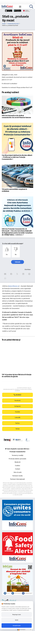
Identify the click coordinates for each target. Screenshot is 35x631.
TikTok (17, 429)
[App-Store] (8, 10)
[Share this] (11, 274)
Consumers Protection (10, 387)
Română (22, 629)
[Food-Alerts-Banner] (17, 547)
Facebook (17, 400)
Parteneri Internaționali (17, 479)
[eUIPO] (17, 440)
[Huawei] (26, 10)
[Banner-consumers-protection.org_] (17, 515)
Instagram (17, 406)
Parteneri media (17, 476)
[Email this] (5, 274)
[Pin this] (29, 274)
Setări (16, 620)
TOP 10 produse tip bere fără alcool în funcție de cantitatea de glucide (16, 375)
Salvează (17, 262)
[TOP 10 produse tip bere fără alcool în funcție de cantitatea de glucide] (17, 357)
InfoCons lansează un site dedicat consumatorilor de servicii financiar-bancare (16, 116)
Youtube (17, 412)
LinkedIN (17, 417)
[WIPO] (28, 440)
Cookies (17, 465)
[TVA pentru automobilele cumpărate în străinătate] (17, 176)
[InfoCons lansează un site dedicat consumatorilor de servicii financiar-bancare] (17, 105)
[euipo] (7, 440)
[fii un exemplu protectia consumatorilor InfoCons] (17, 580)
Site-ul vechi (17, 472)
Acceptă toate (17, 625)
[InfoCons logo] (7, 6)
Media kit (17, 462)
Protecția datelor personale (17, 459)
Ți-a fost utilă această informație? (12, 243)
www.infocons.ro (13, 286)
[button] (20, 7)
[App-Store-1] (17, 10)
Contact (17, 469)
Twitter (17, 423)
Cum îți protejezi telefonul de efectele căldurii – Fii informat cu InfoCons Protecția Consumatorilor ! (17, 157)
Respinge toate (16, 614)
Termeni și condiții (17, 455)
